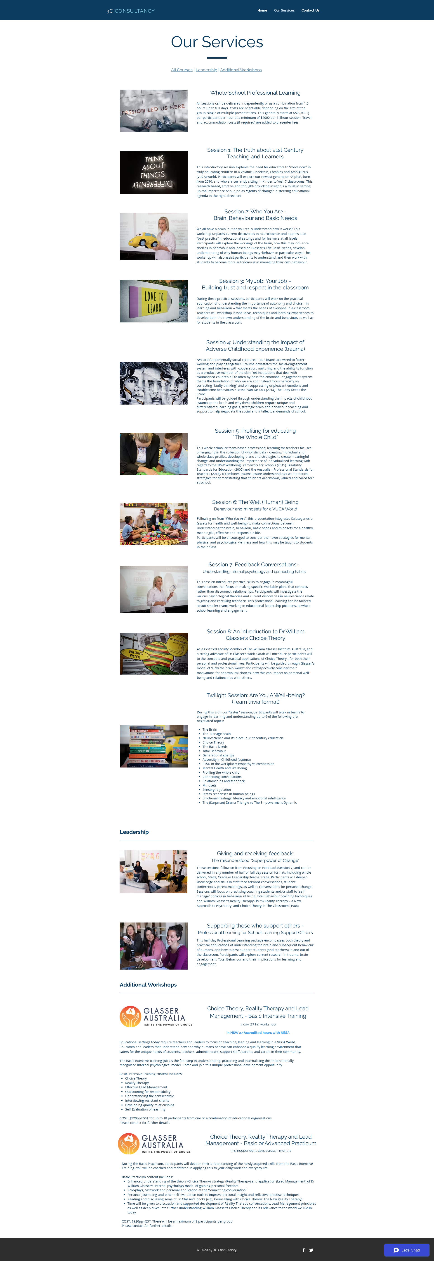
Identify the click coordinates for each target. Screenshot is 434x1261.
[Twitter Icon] (311, 1250)
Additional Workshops (241, 69)
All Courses (182, 69)
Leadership (206, 69)
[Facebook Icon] (303, 1250)
